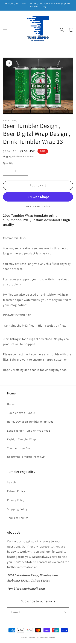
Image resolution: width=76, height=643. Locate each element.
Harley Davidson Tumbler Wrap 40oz (30, 421)
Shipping (7, 156)
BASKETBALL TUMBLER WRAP (26, 457)
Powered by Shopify (47, 637)
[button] (5, 29)
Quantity (8, 163)
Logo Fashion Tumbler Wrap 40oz (28, 430)
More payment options (38, 206)
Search (11, 482)
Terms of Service (17, 518)
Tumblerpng (33, 637)
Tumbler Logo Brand (20, 448)
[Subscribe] (64, 612)
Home (11, 404)
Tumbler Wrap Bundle (21, 413)
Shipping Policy (17, 509)
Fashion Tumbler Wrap (21, 439)
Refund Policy (16, 491)
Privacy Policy (16, 500)
